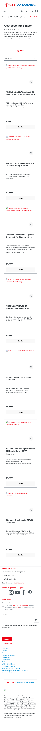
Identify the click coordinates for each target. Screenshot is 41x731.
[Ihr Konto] (31, 11)
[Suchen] (22, 11)
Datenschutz (6, 659)
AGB (17, 607)
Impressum (6, 657)
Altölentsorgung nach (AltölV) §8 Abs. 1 (15, 671)
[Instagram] (11, 592)
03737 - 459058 (8, 576)
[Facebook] (23, 592)
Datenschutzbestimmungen (20, 605)
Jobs (3, 653)
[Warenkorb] (36, 11)
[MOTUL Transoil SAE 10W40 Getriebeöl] (20, 360)
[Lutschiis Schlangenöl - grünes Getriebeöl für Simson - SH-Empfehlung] (20, 217)
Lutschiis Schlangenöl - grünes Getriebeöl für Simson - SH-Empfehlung (20, 236)
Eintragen (6, 639)
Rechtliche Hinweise (8, 666)
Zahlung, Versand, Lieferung (11, 668)
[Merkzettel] (26, 11)
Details (20, 127)
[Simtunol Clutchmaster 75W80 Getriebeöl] (20, 503)
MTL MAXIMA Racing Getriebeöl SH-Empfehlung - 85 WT (20, 450)
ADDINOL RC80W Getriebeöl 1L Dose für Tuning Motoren (20, 164)
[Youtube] (17, 592)
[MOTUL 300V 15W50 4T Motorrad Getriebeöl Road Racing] (20, 289)
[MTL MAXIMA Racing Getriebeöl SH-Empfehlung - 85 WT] (20, 431)
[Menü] (4, 11)
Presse (4, 651)
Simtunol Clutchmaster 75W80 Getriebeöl (19, 521)
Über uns (5, 648)
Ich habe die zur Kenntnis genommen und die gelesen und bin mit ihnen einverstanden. (20, 607)
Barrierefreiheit (7, 673)
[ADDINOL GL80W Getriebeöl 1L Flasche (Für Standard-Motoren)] (20, 75)
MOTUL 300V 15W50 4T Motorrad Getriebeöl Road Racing (17, 307)
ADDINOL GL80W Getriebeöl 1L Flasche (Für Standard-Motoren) (20, 93)
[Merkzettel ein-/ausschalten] (31, 82)
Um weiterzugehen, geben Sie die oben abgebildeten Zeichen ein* (19, 626)
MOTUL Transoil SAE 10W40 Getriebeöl (18, 378)
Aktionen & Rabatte (8, 655)
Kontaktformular (19, 583)
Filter (22, 50)
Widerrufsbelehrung (8, 664)
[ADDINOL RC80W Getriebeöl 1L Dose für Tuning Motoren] (20, 146)
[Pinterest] (30, 592)
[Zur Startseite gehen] (20, 5)
